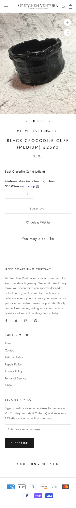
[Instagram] (25, 320)
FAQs (8, 385)
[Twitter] (16, 320)
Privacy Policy (13, 371)
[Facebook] (6, 320)
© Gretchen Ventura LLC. (38, 464)
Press (8, 343)
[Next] (49, 121)
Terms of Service (15, 378)
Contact (10, 350)
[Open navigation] (6, 6)
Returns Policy (14, 357)
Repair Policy (13, 364)
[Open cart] (70, 6)
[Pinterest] (35, 320)
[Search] (63, 6)
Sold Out (38, 209)
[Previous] (26, 121)
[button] (38, 222)
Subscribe (19, 443)
